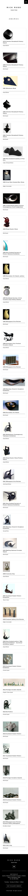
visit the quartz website (14, 886)
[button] (26, 2)
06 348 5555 (15, 878)
